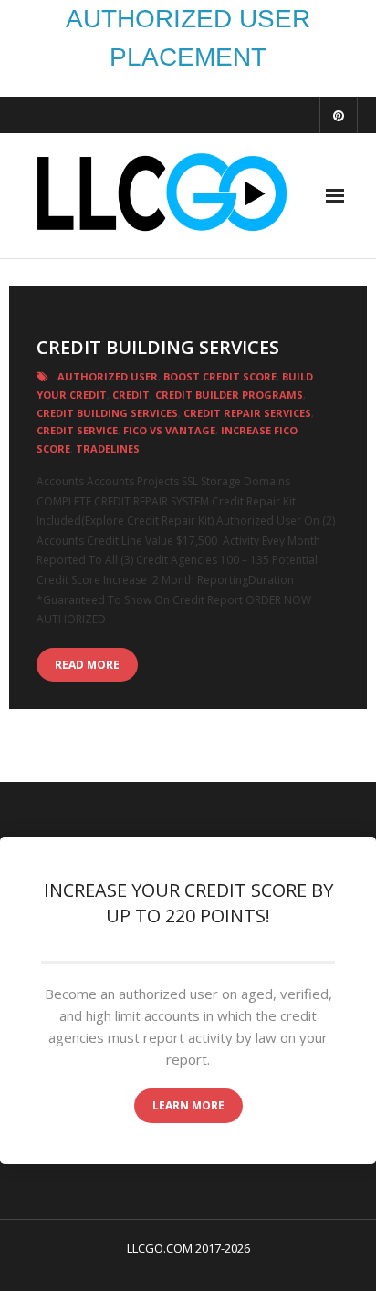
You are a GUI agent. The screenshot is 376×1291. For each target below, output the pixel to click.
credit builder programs (229, 394)
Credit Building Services (158, 347)
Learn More (188, 1105)
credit (131, 394)
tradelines (108, 448)
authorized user (107, 376)
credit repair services (247, 413)
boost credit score (220, 376)
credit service (77, 430)
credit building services (107, 413)
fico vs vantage (169, 430)
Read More (87, 664)
